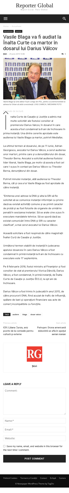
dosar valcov (35, 314)
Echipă (53, 478)
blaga (24, 314)
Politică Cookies (10, 478)
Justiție (18, 31)
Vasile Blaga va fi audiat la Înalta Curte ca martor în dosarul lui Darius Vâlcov (32, 42)
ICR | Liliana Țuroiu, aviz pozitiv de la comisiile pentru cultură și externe (18, 331)
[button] (5, 18)
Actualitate (16, 26)
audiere (16, 314)
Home (6, 26)
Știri (5, 54)
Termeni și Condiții (28, 478)
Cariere (62, 478)
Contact (43, 478)
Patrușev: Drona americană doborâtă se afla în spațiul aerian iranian (51, 331)
